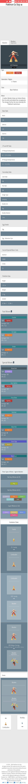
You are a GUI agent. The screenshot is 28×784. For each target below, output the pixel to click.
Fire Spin (14, 332)
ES (18, 1)
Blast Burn (14, 456)
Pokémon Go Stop (13, 4)
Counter (14, 317)
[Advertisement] (14, 22)
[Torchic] (14, 543)
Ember (14, 346)
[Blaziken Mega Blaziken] (14, 666)
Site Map (23, 782)
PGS (5, 782)
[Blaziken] (14, 617)
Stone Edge (14, 441)
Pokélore (10, 782)
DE (15, 1)
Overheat (14, 412)
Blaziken (13, 42)
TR (26, 1)
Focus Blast (14, 397)
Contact (17, 782)
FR (21, 1)
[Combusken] (14, 568)
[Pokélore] (9, 1)
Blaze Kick (14, 427)
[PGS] (7, 1)
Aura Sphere (14, 383)
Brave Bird (14, 368)
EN (13, 1)
